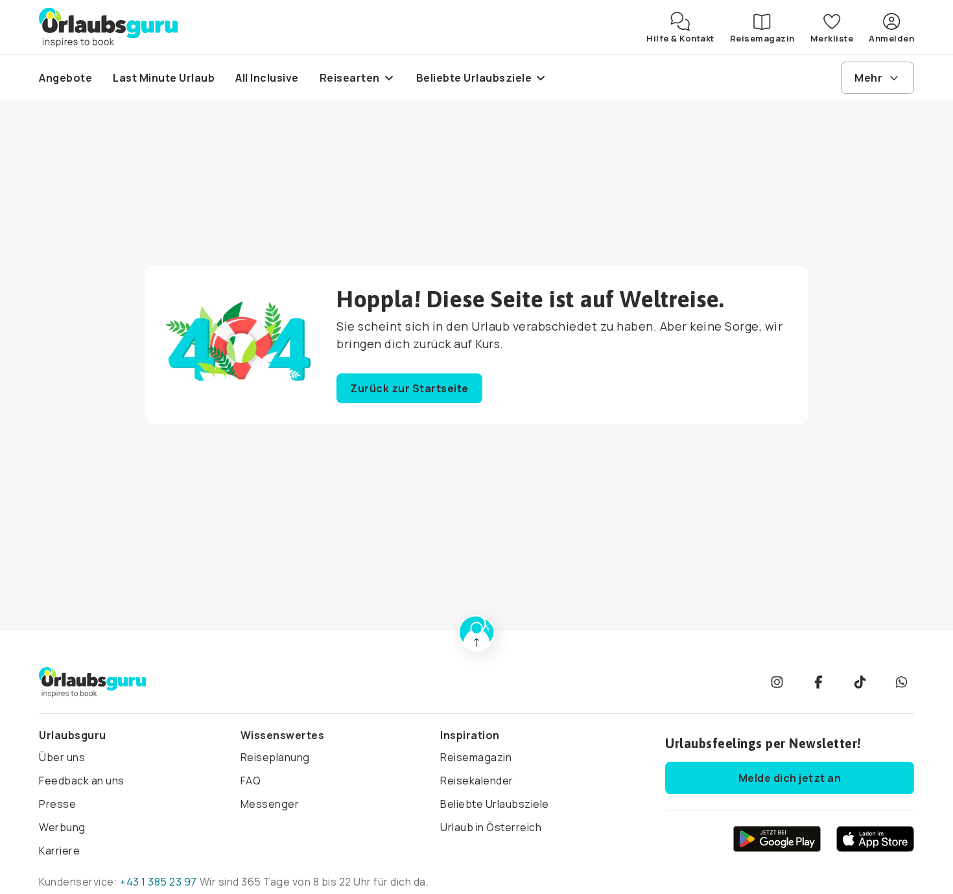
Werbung (62, 827)
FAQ (251, 780)
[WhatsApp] (901, 682)
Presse (57, 804)
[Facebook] (818, 682)
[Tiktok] (860, 682)
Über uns (62, 757)
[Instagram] (777, 682)
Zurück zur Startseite (409, 388)
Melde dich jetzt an (789, 778)
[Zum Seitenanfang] (476, 633)
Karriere (59, 850)
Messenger (270, 804)
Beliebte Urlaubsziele (494, 804)
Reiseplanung (275, 757)
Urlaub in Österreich (490, 827)
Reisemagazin (476, 757)
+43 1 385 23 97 (158, 882)
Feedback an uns (81, 780)
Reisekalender (476, 780)
